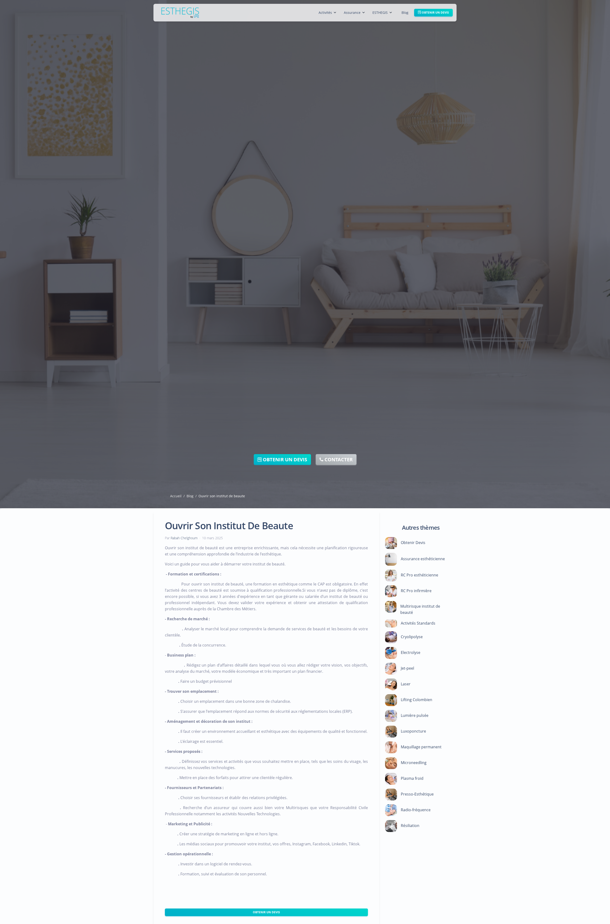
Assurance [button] (352, 12)
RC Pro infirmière (416, 590)
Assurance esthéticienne (423, 558)
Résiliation (410, 825)
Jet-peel (407, 668)
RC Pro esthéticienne (419, 575)
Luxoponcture (413, 731)
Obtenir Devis (413, 542)
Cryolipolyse (412, 636)
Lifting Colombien (416, 699)
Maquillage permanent (421, 746)
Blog (405, 12)
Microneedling (414, 762)
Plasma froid (412, 778)
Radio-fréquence (416, 809)
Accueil (176, 496)
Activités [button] (325, 12)
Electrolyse (410, 652)
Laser (406, 684)
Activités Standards (418, 623)
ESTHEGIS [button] (380, 12)
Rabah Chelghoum (184, 538)
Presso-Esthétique (417, 794)
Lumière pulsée (414, 715)
